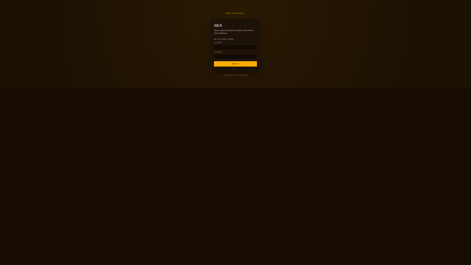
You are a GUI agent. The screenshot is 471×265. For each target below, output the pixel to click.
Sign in (235, 64)
